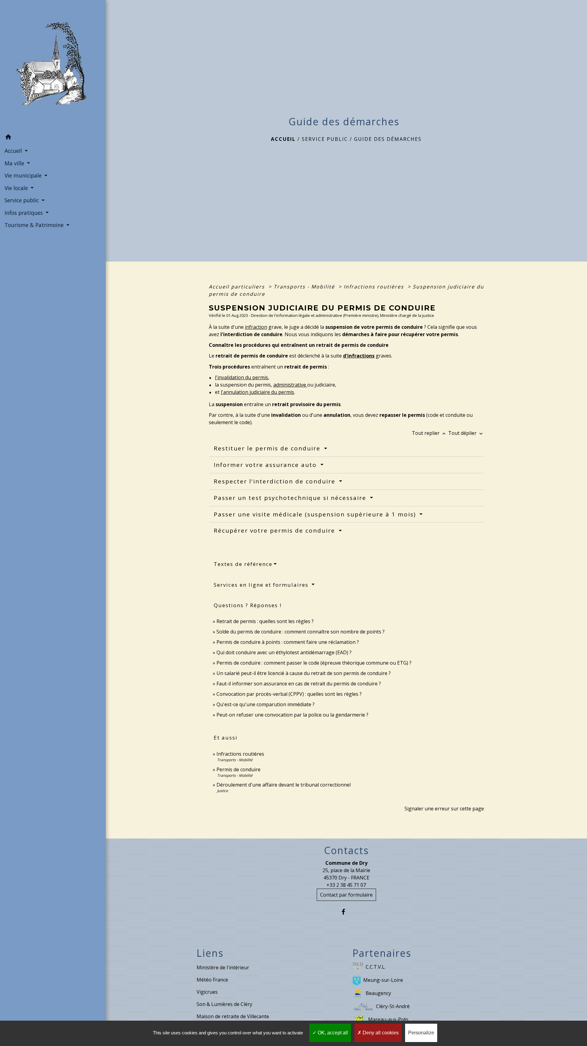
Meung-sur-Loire (383, 980)
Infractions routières (375, 286)
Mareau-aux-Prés (388, 1019)
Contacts (346, 850)
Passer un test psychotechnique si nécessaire (291, 498)
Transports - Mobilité (305, 286)
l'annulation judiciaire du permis (257, 392)
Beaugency (378, 993)
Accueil (283, 139)
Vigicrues (207, 992)
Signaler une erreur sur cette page (444, 808)
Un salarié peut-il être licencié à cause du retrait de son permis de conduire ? (303, 673)
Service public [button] (22, 200)
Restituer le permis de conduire (268, 448)
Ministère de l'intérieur (223, 967)
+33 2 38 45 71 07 (346, 885)
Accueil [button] (14, 150)
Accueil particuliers (238, 286)
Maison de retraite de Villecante (233, 1016)
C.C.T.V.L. (376, 966)
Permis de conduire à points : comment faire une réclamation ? (287, 642)
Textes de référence (243, 563)
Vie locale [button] (17, 188)
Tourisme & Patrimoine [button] (35, 225)
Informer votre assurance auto (266, 465)
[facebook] (346, 911)
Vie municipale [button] (24, 175)
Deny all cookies (380, 1032)
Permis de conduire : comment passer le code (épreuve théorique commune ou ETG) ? (314, 662)
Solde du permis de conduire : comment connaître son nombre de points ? (300, 631)
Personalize (421, 1032)
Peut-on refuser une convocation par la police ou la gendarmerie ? (292, 714)
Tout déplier (466, 433)
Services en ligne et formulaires (262, 584)
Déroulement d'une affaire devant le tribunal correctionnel (283, 784)
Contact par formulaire (346, 894)
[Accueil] (53, 65)
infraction (256, 327)
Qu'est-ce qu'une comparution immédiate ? (265, 704)
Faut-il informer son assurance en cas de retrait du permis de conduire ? (298, 683)
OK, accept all (332, 1032)
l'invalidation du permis (241, 377)
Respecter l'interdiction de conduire (276, 481)
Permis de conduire (238, 769)
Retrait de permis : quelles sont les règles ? (265, 621)
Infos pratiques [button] (24, 212)
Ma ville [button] (15, 163)
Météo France (212, 979)
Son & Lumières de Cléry (224, 1004)
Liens (210, 953)
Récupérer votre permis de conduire (275, 530)
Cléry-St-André (393, 1006)
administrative (290, 384)
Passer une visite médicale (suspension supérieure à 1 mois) (316, 514)
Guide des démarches (388, 139)
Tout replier (429, 433)
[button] (53, 138)
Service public (325, 139)
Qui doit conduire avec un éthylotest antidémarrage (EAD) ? (284, 652)
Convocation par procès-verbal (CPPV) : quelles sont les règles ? (289, 694)
